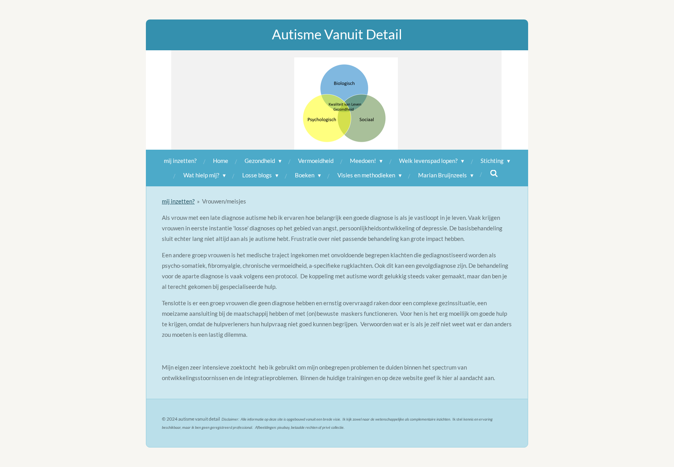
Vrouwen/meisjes (224, 201)
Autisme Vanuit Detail (337, 34)
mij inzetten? (178, 201)
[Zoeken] (494, 173)
